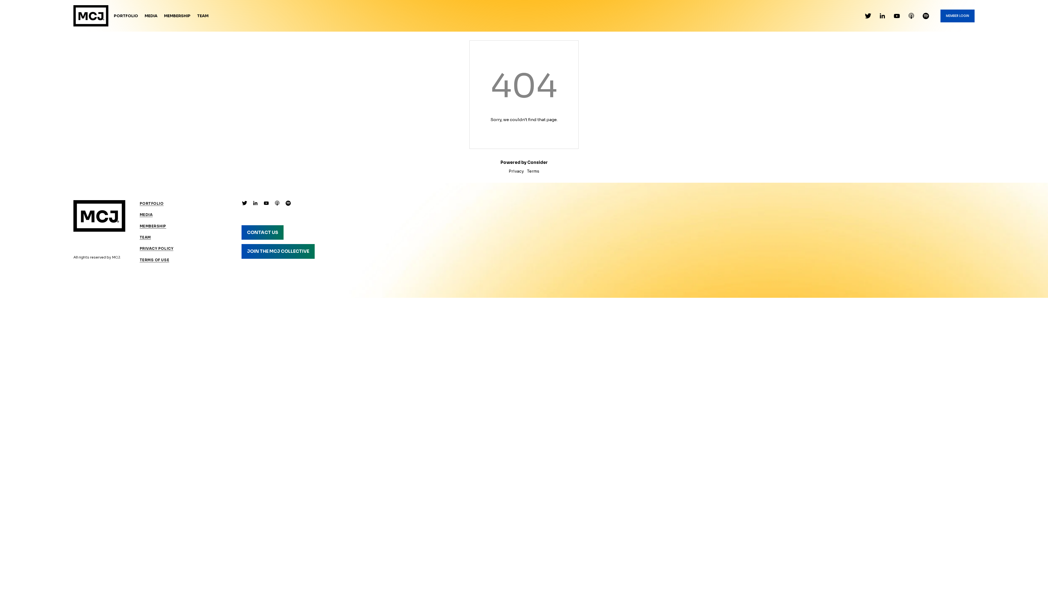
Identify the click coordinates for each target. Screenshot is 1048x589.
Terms (533, 171)
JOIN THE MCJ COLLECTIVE (278, 251)
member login (957, 16)
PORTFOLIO (152, 203)
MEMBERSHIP (153, 226)
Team (203, 15)
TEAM (145, 237)
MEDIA (146, 214)
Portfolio (126, 15)
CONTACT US (262, 232)
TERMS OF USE (154, 260)
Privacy (516, 171)
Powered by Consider (524, 162)
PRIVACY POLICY (156, 248)
